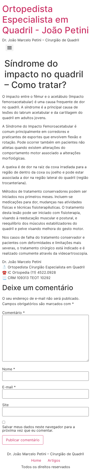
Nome (8, 369)
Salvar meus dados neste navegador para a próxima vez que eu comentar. (38, 428)
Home (36, 460)
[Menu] (9, 47)
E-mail (9, 387)
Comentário (13, 312)
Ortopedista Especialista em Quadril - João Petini (45, 19)
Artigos (54, 460)
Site (5, 405)
